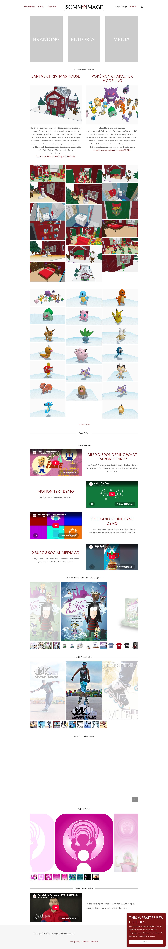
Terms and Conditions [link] (90, 942)
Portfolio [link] (41, 7)
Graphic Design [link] (121, 6)
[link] (84, 6)
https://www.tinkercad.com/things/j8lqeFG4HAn (112, 150)
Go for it (146, 942)
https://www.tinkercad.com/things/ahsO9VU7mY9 (55, 156)
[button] (133, 6)
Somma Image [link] (29, 7)
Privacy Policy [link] (75, 942)
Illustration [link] (51, 7)
